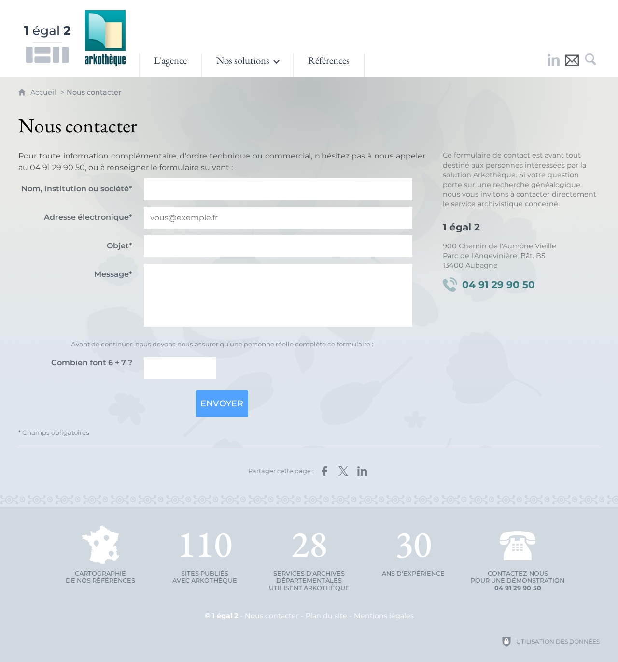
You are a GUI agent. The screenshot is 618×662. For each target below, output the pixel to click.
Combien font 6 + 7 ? (91, 362)
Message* (113, 274)
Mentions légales (384, 615)
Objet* (119, 245)
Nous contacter (272, 615)
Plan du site (326, 615)
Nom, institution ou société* (76, 188)
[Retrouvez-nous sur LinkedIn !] (554, 65)
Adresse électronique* (88, 217)
